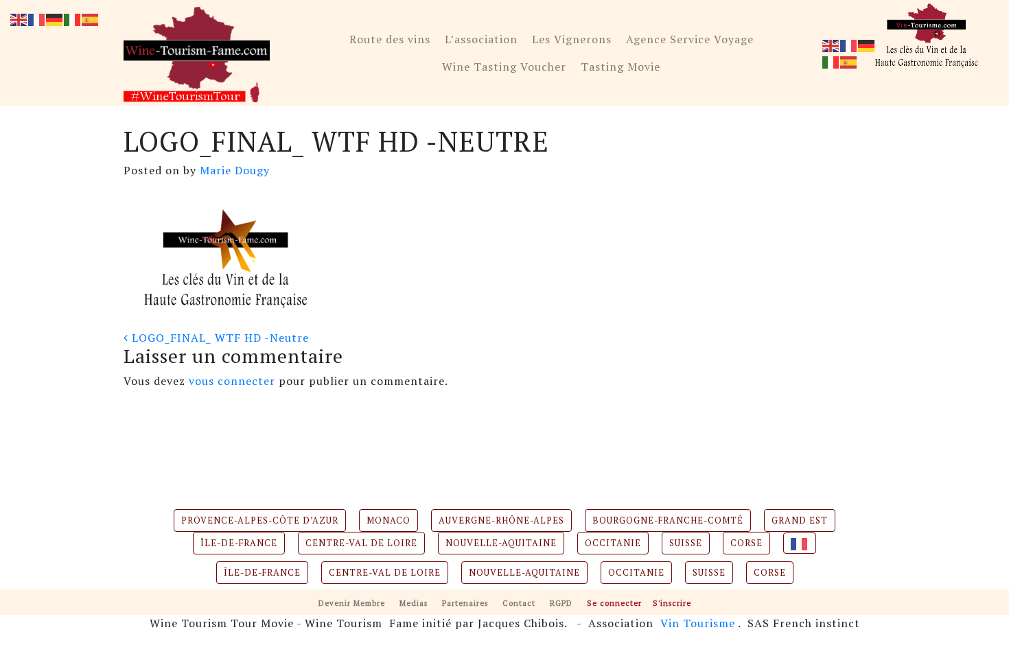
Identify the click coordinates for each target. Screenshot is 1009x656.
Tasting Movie (620, 66)
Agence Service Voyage (690, 39)
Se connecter (614, 603)
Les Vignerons (572, 39)
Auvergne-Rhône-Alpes (501, 520)
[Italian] (831, 61)
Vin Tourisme (697, 623)
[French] (849, 44)
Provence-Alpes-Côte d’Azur (259, 520)
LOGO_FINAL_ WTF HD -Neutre (218, 337)
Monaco (388, 520)
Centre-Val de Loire (361, 543)
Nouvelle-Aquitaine (501, 543)
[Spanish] (849, 61)
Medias (413, 603)
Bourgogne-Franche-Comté (667, 520)
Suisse (685, 543)
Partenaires (465, 603)
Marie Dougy (233, 170)
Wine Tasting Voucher (504, 66)
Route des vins (389, 39)
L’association (481, 39)
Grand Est (800, 520)
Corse (746, 543)
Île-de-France (238, 543)
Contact (518, 603)
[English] (831, 44)
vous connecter (232, 380)
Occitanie (613, 543)
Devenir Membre (351, 603)
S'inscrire (672, 603)
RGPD (561, 603)
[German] (867, 44)
